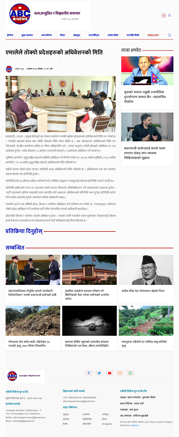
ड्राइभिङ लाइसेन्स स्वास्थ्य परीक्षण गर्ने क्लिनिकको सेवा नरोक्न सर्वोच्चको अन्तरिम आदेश (87, 295)
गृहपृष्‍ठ (66, 414)
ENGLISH (153, 35)
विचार (62, 35)
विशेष (65, 424)
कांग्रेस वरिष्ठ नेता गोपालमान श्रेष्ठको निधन (143, 291)
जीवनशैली (87, 424)
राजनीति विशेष (133, 35)
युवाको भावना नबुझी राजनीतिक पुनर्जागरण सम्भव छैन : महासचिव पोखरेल (145, 96)
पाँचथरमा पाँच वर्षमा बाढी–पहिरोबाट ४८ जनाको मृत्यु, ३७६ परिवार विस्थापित (29, 344)
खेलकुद (76, 35)
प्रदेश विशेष (113, 35)
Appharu (135, 425)
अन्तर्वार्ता (86, 414)
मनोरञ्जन (105, 414)
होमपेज (10, 35)
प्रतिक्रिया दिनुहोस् (24, 231)
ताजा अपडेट (131, 50)
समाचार (66, 419)
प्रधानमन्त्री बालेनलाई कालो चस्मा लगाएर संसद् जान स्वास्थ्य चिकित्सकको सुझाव (144, 153)
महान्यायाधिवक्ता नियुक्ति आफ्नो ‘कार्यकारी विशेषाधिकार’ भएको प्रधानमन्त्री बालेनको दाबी (32, 293)
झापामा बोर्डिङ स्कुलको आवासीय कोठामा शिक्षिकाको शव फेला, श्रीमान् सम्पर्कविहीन (87, 344)
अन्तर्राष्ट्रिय (94, 35)
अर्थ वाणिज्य (46, 35)
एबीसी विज (87, 419)
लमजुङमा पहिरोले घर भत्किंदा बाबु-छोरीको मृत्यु (144, 344)
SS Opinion (107, 424)
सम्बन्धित (15, 247)
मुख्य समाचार (27, 35)
